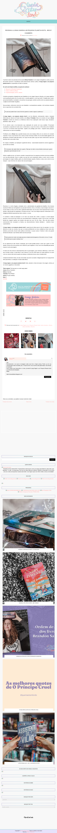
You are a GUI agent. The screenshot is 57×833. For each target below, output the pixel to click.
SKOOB (5, 279)
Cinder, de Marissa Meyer (12, 90)
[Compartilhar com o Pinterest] (3, 315)
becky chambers (44, 325)
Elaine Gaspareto (30, 831)
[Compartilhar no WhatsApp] (35, 321)
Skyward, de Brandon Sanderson (14, 89)
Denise (50, 325)
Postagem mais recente (7, 401)
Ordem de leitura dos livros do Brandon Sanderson (28, 656)
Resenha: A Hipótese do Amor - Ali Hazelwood (28, 549)
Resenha (33, 326)
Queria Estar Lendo (25, 830)
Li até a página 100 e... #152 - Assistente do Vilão (28, 763)
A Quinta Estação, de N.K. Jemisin (14, 92)
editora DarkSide (26, 326)
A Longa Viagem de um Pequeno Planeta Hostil (29, 325)
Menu (28, 21)
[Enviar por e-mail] (3, 309)
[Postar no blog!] (3, 311)
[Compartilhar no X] (3, 312)
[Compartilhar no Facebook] (3, 314)
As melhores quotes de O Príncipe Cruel (28, 709)
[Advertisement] (28, 421)
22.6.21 (13, 358)
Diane (11, 358)
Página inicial (28, 401)
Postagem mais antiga (50, 401)
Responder (47, 377)
